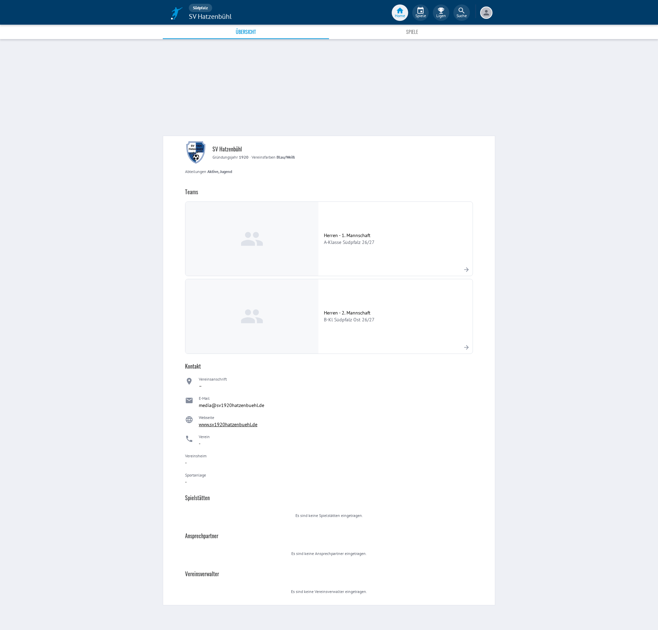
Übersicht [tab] (246, 31)
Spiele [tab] (412, 31)
